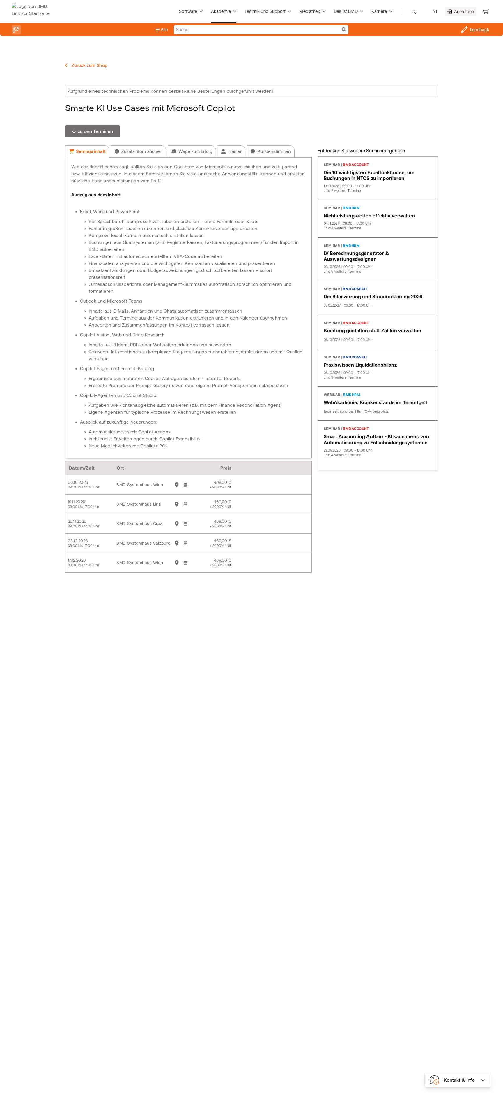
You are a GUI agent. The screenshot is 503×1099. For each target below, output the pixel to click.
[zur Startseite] (32, 11)
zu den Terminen (95, 131)
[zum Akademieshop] (16, 29)
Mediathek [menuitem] (309, 11)
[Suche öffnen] (413, 11)
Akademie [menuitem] (221, 11)
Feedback (479, 29)
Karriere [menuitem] (379, 11)
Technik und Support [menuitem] (265, 11)
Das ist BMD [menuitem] (346, 11)
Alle (164, 29)
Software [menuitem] (188, 11)
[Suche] (344, 29)
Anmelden (464, 11)
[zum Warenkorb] (486, 11)
